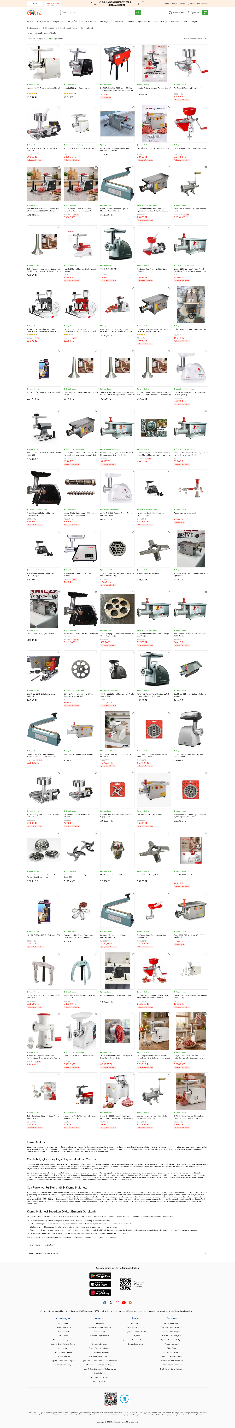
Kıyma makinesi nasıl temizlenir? (43, 1253)
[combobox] (100, 12)
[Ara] (138, 12)
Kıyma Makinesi (87, 28)
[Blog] (130, 1303)
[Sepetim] (205, 12)
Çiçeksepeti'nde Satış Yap (198, 3)
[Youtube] (124, 1303)
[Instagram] (117, 1303)
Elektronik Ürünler (50, 28)
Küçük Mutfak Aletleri (68, 28)
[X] (111, 1303)
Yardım (182, 3)
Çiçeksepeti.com (33, 28)
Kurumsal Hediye (170, 3)
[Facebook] (105, 1303)
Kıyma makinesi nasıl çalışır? (41, 1245)
